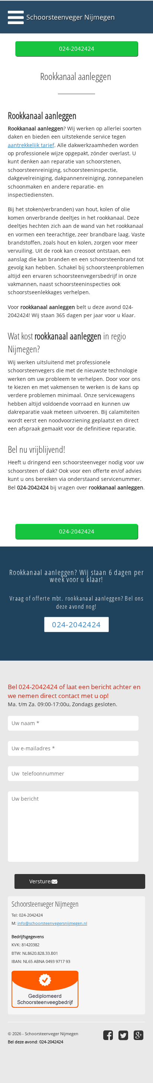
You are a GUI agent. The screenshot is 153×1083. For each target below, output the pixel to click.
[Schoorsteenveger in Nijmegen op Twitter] (124, 1035)
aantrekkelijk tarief (31, 145)
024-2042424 (76, 49)
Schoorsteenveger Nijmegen (70, 17)
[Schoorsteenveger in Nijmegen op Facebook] (109, 1035)
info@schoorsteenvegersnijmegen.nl (52, 923)
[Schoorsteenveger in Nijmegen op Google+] (139, 1035)
